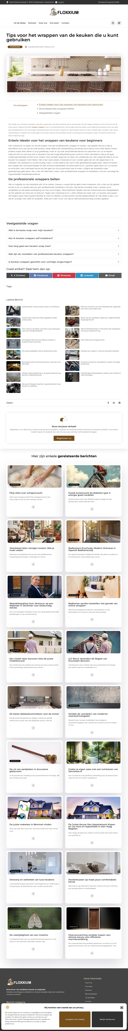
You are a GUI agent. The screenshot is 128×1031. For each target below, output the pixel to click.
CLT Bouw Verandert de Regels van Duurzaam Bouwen (87, 659)
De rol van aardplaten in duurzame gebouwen (29, 770)
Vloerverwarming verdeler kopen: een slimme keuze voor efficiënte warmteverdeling (89, 937)
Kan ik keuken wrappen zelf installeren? (64, 238)
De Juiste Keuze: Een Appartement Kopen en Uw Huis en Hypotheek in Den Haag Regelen (91, 826)
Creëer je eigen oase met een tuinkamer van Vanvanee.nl (93, 770)
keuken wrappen (38, 127)
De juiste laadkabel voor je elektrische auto (39, 351)
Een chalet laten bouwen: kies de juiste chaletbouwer (31, 659)
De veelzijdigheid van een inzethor (29, 935)
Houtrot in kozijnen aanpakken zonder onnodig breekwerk (100, 363)
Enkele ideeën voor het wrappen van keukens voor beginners (71, 104)
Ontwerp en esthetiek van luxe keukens (32, 879)
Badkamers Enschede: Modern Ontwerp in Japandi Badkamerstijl (92, 549)
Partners (32, 23)
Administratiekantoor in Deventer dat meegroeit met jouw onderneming (100, 330)
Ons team (54, 23)
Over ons (43, 23)
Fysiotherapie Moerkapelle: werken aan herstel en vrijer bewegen (101, 374)
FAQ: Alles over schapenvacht (92, 340)
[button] (121, 1007)
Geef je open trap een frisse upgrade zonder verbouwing (39, 319)
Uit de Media (20, 23)
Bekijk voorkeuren (107, 1019)
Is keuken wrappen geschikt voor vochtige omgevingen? (64, 262)
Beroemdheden (91, 994)
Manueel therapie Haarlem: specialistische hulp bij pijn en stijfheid (41, 385)
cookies (44, 1019)
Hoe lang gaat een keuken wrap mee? (64, 246)
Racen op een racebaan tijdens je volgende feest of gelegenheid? (100, 319)
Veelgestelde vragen (49, 113)
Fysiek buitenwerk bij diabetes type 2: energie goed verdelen (89, 494)
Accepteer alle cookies (74, 1019)
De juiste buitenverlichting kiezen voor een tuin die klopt (41, 363)
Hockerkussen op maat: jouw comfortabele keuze (92, 880)
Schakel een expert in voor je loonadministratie (100, 351)
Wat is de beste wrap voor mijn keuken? (64, 230)
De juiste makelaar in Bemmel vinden (31, 824)
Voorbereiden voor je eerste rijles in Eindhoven (41, 307)
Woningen (15, 47)
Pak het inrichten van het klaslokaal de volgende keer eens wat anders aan (100, 308)
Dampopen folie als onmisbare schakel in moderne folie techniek (39, 341)
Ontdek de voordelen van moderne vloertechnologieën (88, 715)
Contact (65, 23)
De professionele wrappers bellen (56, 108)
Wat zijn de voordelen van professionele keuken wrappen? (64, 254)
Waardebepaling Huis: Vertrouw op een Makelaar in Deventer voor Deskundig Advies (31, 605)
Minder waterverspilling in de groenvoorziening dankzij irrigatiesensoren (41, 374)
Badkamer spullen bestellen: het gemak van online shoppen (93, 604)
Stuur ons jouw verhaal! (64, 426)
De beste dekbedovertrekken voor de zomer (34, 714)
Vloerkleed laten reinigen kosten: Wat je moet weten (32, 549)
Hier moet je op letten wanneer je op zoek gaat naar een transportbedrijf (41, 330)
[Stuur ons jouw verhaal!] (64, 418)
